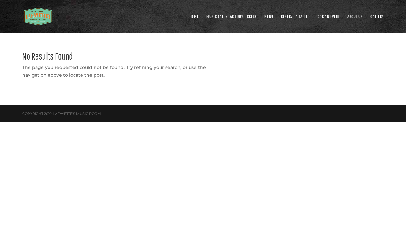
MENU (268, 16)
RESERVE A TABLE (294, 16)
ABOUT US (355, 16)
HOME (194, 16)
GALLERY (377, 16)
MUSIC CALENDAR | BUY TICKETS (231, 16)
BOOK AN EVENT (328, 16)
